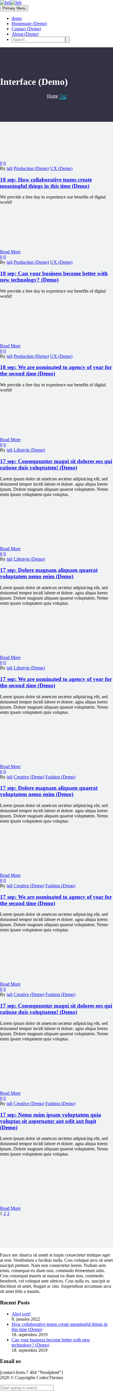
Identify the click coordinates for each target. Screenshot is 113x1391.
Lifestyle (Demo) (29, 450)
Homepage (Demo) (29, 23)
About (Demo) (25, 33)
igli (9, 168)
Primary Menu (14, 8)
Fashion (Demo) (60, 776)
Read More (10, 251)
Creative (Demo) (29, 776)
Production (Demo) (31, 168)
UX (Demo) (61, 168)
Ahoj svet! (21, 1313)
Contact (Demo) (26, 28)
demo (17, 18)
